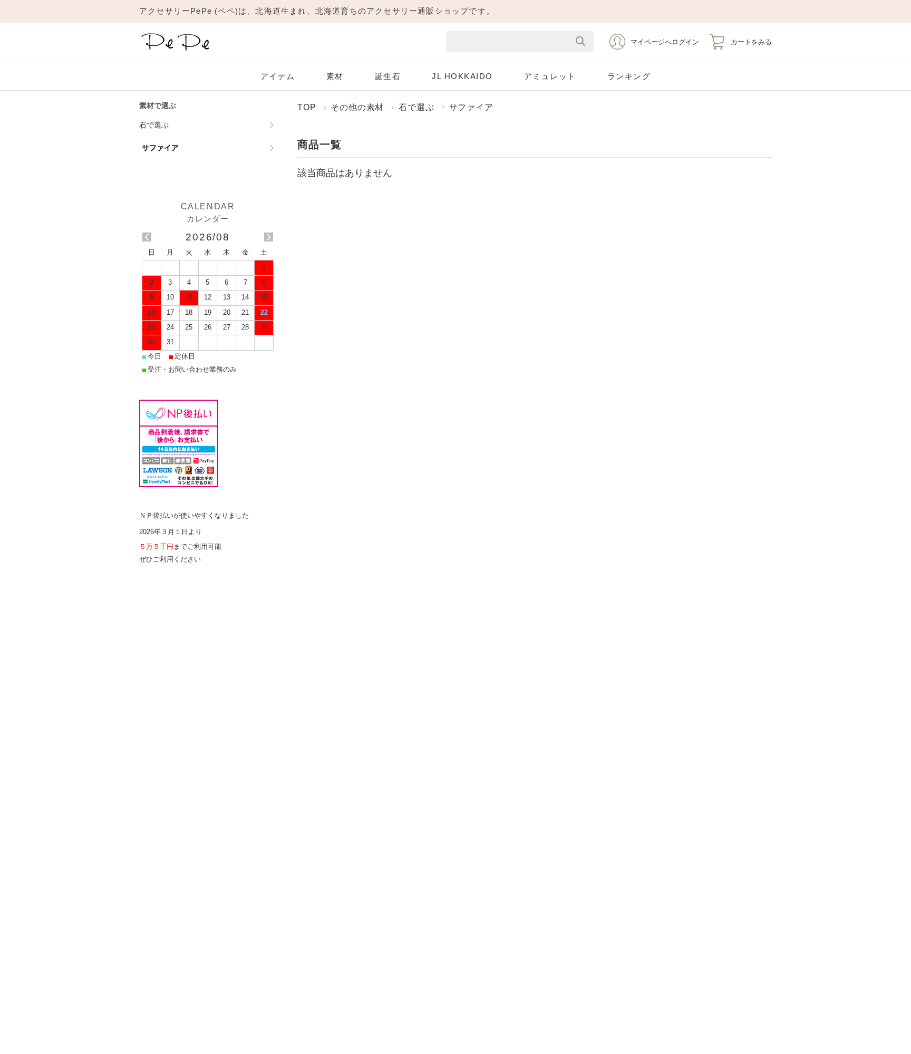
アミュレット (550, 76)
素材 (335, 76)
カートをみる (751, 42)
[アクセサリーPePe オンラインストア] (176, 50)
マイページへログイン (665, 42)
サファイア (160, 147)
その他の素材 (357, 107)
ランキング (629, 76)
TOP (306, 107)
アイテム (277, 76)
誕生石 (388, 76)
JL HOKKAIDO (462, 76)
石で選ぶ (416, 107)
